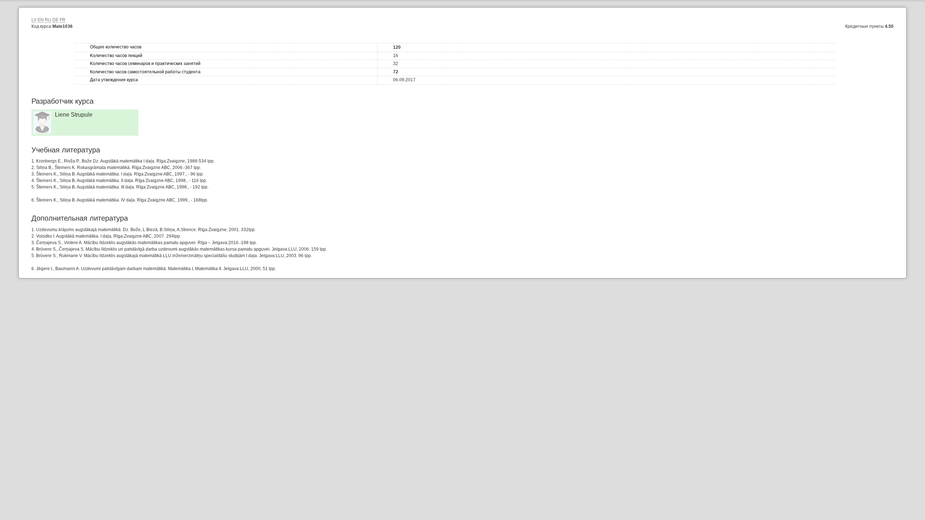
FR (62, 19)
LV (33, 19)
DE (55, 19)
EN (41, 19)
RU (48, 19)
